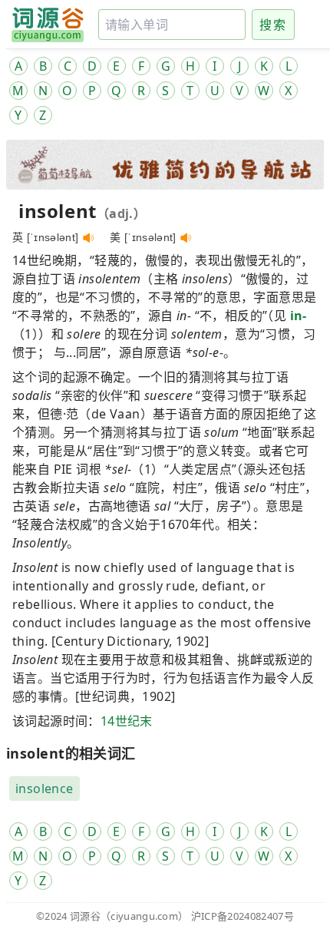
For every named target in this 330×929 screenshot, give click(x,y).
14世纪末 (127, 720)
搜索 (272, 24)
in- (298, 315)
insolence (44, 788)
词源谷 (85, 916)
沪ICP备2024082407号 (242, 916)
